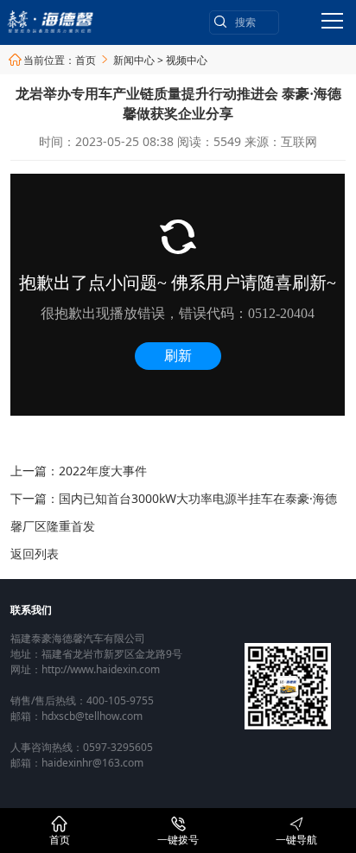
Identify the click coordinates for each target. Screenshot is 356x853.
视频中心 (186, 60)
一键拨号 (178, 831)
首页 (85, 60)
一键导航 (296, 831)
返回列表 (34, 553)
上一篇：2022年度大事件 (78, 470)
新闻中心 (134, 60)
